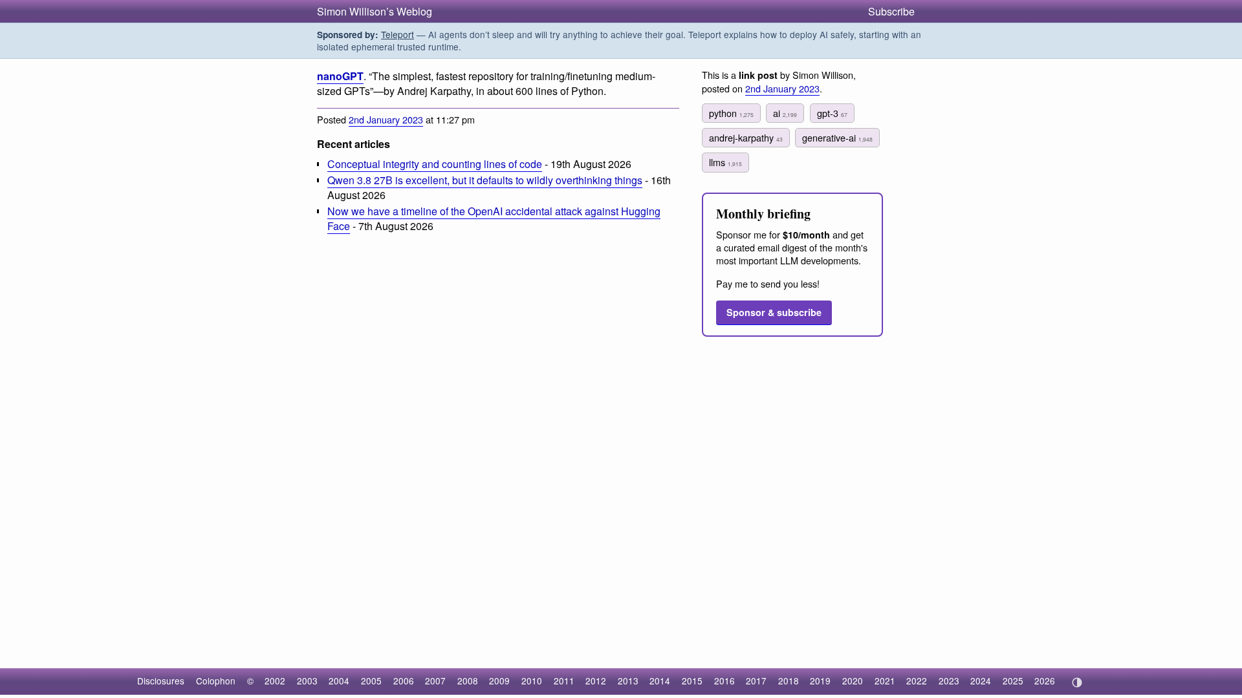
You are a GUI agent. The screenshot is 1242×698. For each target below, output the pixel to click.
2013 (628, 680)
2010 (531, 680)
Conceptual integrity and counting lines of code (434, 163)
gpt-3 (832, 113)
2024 (980, 680)
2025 (1013, 680)
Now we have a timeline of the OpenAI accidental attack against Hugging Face (493, 218)
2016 (724, 680)
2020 (852, 680)
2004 (339, 680)
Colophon (215, 680)
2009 (499, 680)
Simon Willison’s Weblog (374, 11)
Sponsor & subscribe (774, 312)
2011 (564, 680)
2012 (595, 680)
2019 (820, 680)
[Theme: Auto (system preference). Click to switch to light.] (1077, 682)
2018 (788, 680)
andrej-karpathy (746, 137)
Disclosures (160, 680)
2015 (692, 680)
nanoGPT (340, 76)
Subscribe (891, 11)
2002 (275, 680)
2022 (916, 680)
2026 (1044, 680)
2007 (435, 680)
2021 (885, 680)
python (731, 113)
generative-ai (837, 137)
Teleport (397, 34)
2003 (307, 680)
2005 (371, 680)
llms (725, 162)
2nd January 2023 (386, 119)
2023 (949, 680)
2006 (403, 680)
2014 (659, 680)
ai (785, 113)
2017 (756, 680)
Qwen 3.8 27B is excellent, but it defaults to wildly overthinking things (484, 180)
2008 (467, 680)
